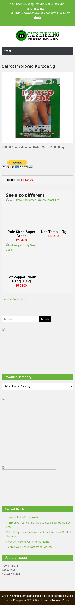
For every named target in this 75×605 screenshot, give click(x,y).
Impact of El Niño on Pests (22, 517)
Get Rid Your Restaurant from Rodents (29, 547)
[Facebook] (30, 22)
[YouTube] (44, 22)
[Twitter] (37, 22)
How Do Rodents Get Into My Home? (28, 541)
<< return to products (14, 299)
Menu (7, 50)
